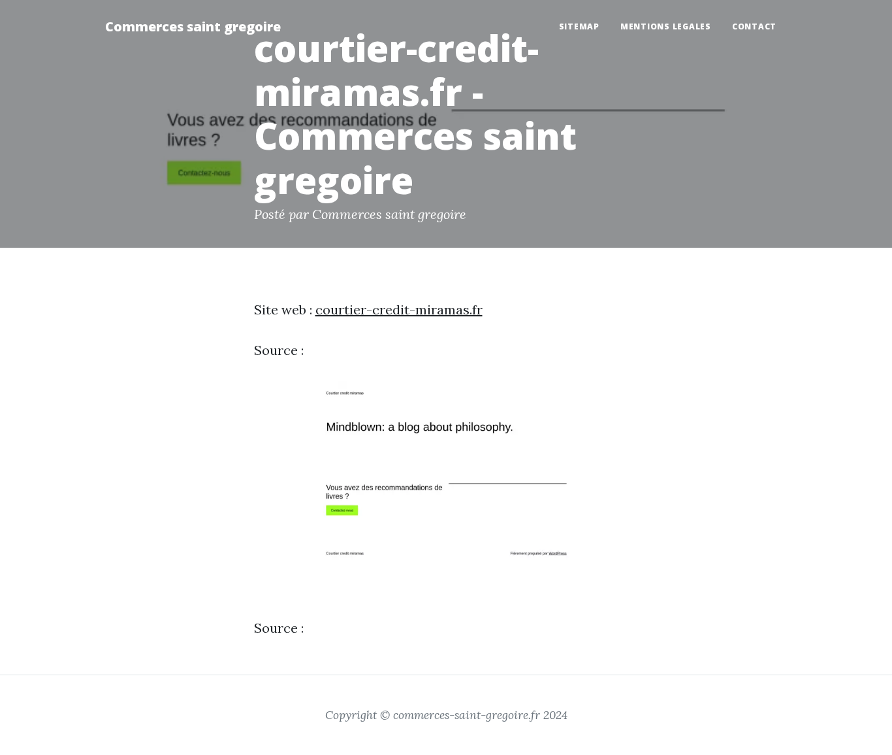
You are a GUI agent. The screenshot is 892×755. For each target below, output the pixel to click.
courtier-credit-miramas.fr (399, 309)
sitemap (579, 26)
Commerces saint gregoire (193, 26)
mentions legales (665, 26)
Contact (754, 26)
